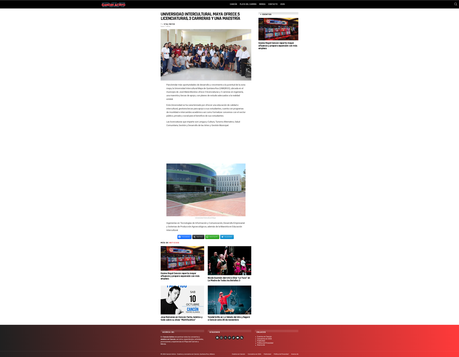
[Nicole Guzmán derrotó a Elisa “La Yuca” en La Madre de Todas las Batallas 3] (229, 260)
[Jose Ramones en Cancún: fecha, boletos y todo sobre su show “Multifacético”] (182, 300)
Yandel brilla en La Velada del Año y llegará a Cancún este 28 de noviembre (229, 318)
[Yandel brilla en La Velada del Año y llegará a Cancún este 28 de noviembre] (229, 300)
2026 (282, 4)
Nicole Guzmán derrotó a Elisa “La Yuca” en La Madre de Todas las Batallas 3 (229, 279)
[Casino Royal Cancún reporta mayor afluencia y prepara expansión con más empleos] (182, 258)
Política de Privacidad (265, 343)
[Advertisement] (206, 146)
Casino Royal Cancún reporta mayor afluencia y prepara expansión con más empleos (180, 276)
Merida (262, 4)
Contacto (273, 4)
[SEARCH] (455, 4)
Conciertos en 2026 (264, 339)
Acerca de (261, 345)
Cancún (233, 4)
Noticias (174, 242)
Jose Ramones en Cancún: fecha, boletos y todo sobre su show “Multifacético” (181, 318)
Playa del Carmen (248, 4)
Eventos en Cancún (264, 337)
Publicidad (261, 341)
